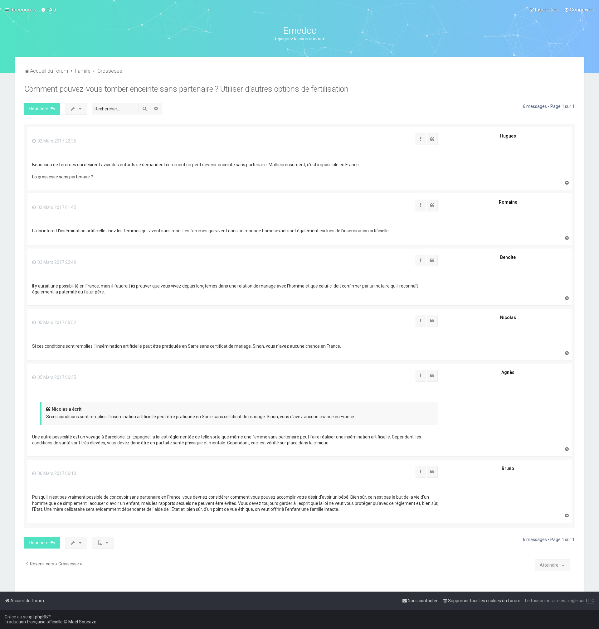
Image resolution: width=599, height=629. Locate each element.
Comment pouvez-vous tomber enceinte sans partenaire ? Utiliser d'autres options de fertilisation (186, 89)
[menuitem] (48, 9)
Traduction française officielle (34, 621)
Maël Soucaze (82, 621)
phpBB (41, 616)
